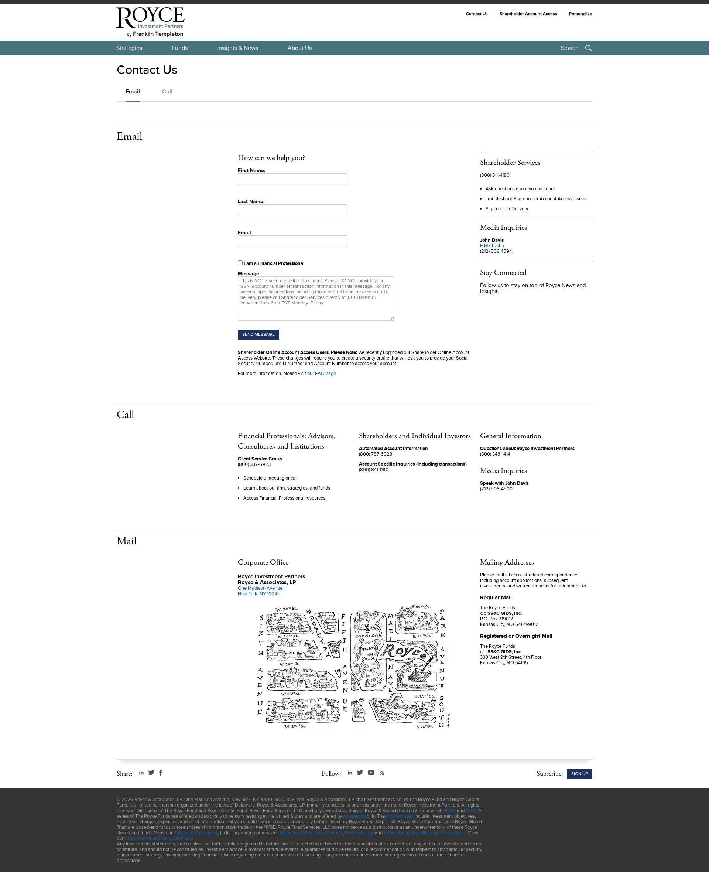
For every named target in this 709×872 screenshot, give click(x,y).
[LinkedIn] (141, 773)
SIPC (471, 810)
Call (167, 91)
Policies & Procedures (196, 832)
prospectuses (399, 816)
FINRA (449, 810)
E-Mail (492, 245)
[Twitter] (151, 773)
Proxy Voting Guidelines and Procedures (425, 832)
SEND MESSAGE (258, 334)
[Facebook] (160, 773)
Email (133, 91)
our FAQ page (321, 373)
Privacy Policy (359, 832)
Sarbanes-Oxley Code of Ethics (311, 832)
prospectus (354, 816)
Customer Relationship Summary (158, 838)
